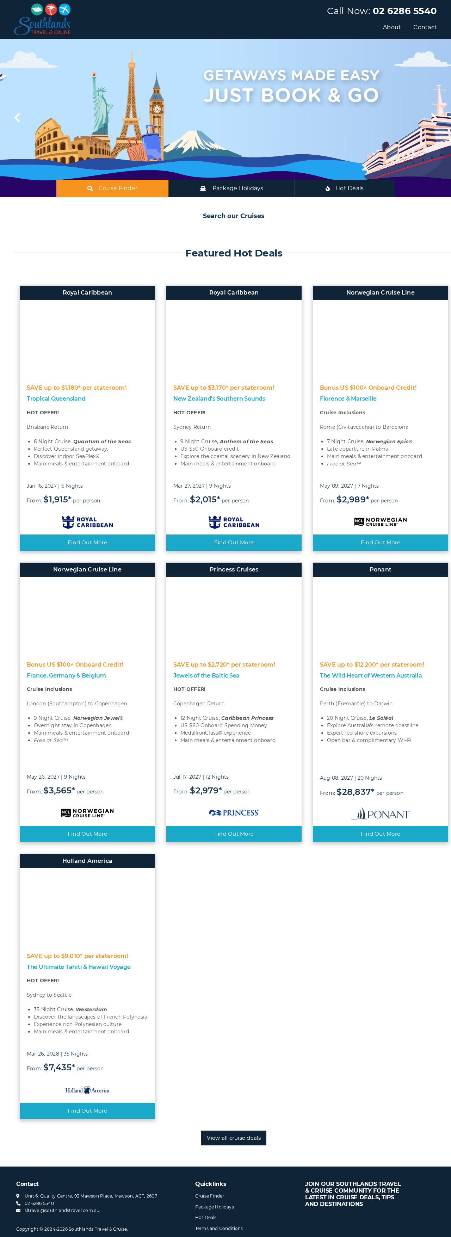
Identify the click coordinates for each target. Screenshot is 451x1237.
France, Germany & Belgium (66, 675)
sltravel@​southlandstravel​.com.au (62, 1210)
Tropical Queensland (56, 398)
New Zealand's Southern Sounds (219, 398)
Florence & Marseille (348, 398)
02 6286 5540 (405, 11)
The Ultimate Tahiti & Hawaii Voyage (79, 967)
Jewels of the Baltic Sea (206, 675)
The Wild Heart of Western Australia (371, 675)
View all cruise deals (234, 1137)
